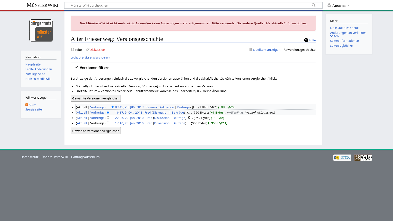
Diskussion (166, 107)
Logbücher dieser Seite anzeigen (90, 57)
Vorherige (97, 107)
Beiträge (183, 107)
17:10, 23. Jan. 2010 (129, 123)
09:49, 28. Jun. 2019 (129, 107)
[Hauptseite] (41, 30)
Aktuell (82, 112)
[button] (193, 67)
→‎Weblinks (236, 112)
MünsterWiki (42, 5)
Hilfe (312, 40)
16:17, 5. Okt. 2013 (128, 112)
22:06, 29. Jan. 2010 (129, 118)
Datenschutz (29, 157)
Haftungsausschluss (85, 157)
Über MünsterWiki (55, 157)
